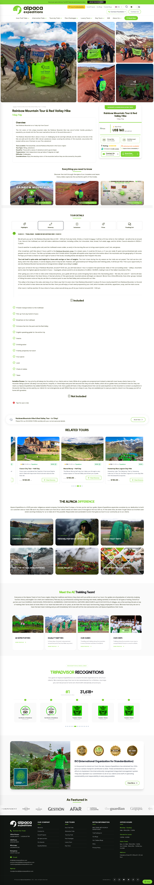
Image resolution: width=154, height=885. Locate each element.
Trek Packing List (97, 833)
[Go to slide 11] (84, 726)
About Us (40, 827)
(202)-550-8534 (14, 842)
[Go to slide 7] (76, 726)
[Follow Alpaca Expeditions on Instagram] (119, 879)
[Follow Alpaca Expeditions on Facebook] (114, 879)
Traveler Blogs (108, 7)
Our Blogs (99, 7)
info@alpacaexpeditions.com (18, 860)
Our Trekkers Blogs (98, 840)
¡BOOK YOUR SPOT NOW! (96, 2)
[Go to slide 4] (78, 486)
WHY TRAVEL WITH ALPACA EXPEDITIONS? (100, 828)
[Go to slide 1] (72, 486)
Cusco (93, 239)
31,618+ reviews (115, 149)
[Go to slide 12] (86, 726)
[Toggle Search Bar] (126, 7)
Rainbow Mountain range (65, 251)
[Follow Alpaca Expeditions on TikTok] (133, 879)
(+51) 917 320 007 (15, 853)
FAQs (94, 844)
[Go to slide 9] (80, 726)
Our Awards (41, 842)
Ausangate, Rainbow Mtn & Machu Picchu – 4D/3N (77, 468)
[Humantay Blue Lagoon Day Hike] (33, 449)
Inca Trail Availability (77, 7)
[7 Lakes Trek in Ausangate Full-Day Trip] (121, 449)
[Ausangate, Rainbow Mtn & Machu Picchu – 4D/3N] (77, 449)
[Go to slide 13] (88, 726)
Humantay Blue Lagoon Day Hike (26, 468)
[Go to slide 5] (80, 486)
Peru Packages (69, 838)
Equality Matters (42, 846)
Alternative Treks (70, 831)
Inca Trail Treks (69, 827)
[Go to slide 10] (82, 726)
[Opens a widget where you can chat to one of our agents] (147, 882)
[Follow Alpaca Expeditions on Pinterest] (138, 879)
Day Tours (68, 846)
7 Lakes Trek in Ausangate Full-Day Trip (116, 468)
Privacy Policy (96, 847)
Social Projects (91, 7)
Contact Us (41, 831)
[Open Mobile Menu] (131, 7)
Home (14, 107)
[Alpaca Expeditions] (21, 824)
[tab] (24, 225)
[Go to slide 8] (78, 726)
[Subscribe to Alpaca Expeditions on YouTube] (124, 879)
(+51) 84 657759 (25, 836)
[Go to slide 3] (76, 486)
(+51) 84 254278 (14, 836)
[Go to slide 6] (82, 486)
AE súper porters (42, 838)
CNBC (75, 264)
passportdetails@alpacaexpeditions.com (22, 862)
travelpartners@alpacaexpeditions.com (21, 871)
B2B (108, 18)
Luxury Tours (68, 842)
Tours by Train (69, 835)
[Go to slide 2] (74, 486)
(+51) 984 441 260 (15, 847)
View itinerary (45, 480)
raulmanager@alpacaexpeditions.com (21, 864)
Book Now (132, 18)
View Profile (19, 642)
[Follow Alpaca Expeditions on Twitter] (128, 879)
